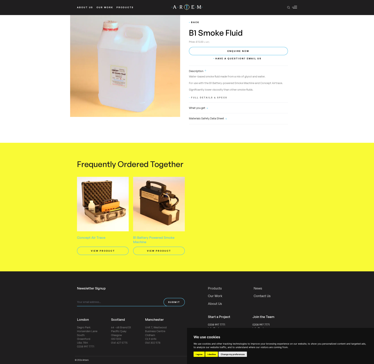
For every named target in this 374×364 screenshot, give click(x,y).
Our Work (104, 7)
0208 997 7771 (216, 324)
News (258, 288)
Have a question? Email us (238, 58)
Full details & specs (209, 97)
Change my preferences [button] (233, 354)
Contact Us (262, 296)
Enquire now (238, 51)
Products (125, 7)
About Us (85, 7)
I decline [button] (211, 354)
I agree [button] (199, 354)
